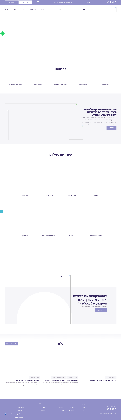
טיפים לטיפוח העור (111, 377)
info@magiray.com (19, 417)
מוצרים (42, 9)
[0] (35, 2)
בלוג (22, 9)
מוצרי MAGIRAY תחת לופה (59, 377)
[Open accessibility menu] (1, 211)
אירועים (43, 410)
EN (92, 2)
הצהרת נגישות (41, 414)
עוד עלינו (111, 128)
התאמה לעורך (32, 9)
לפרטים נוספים (100, 310)
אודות (15, 9)
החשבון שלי (72, 407)
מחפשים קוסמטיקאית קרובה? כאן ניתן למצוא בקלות (63, 2)
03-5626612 (21, 407)
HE (90, 2)
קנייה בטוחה (82, 410)
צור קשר (7, 9)
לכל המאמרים (12, 343)
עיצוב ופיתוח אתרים (112, 413)
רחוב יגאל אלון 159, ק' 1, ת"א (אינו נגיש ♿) (14, 414)
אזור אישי (25, 2)
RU (88, 2)
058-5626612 (20, 410)
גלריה (43, 407)
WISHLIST (61, 407)
